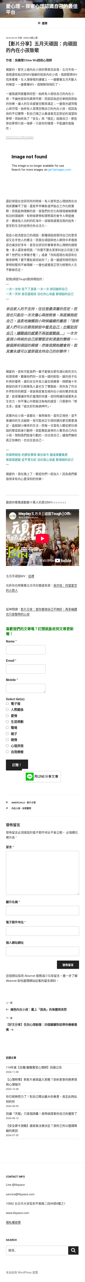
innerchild (18, 802)
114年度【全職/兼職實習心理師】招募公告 (34, 1067)
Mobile (12, 680)
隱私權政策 (13, 1222)
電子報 (15, 703)
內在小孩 (15, 808)
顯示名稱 (13, 902)
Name (11, 641)
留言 (10, 847)
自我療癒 (17, 752)
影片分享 (31, 802)
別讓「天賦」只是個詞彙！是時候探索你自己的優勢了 (41, 1113)
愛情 (13, 716)
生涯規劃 (17, 721)
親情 (13, 740)
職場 (13, 727)
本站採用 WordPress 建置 (22, 1272)
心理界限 (17, 746)
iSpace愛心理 (30, 37)
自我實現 (26, 808)
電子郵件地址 (16, 922)
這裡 (31, 576)
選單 (44, 23)
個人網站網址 (15, 942)
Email (11, 660)
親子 (13, 734)
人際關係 (17, 709)
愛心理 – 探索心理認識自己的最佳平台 (42, 9)
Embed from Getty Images (20, 137)
